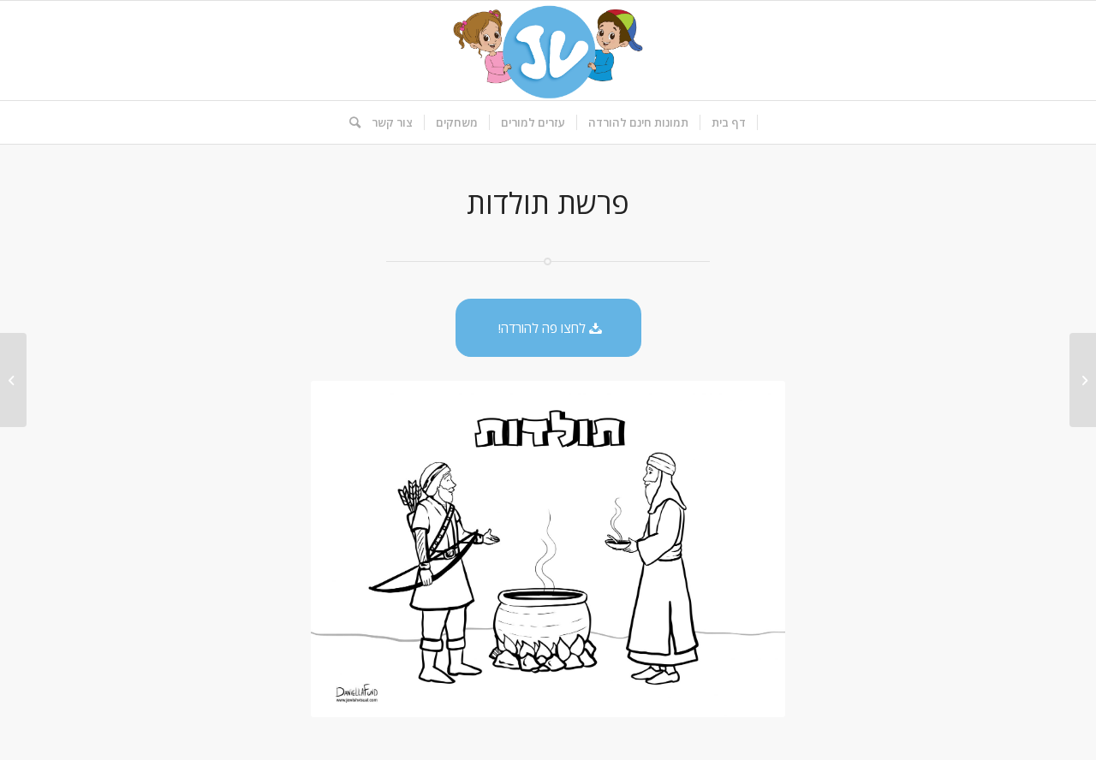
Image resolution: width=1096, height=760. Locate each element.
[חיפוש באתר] (349, 122)
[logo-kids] (548, 50)
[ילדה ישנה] (1082, 380)
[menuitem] (729, 122)
